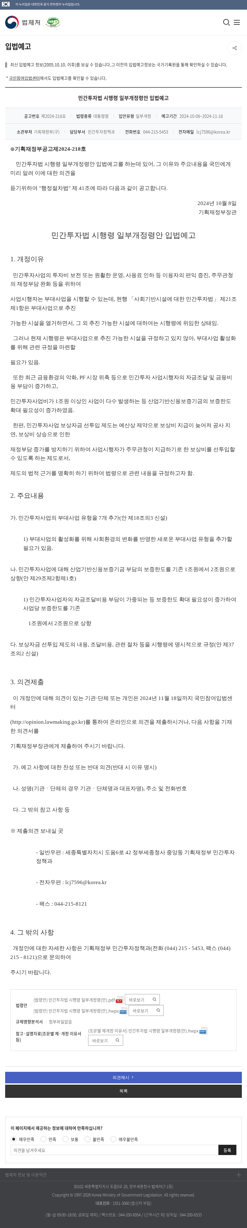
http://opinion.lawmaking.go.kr (47, 722)
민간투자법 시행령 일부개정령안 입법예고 (123, 98)
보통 (74, 1139)
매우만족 (26, 1139)
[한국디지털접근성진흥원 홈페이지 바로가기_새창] (50, 20)
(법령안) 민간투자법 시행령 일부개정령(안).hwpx (76, 1011)
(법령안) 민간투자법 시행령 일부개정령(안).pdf (74, 1000)
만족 (52, 1139)
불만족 (98, 1139)
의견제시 (121, 1077)
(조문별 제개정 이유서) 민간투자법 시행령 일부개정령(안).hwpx (143, 1030)
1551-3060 (121, 1203)
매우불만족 (128, 1139)
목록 (123, 1091)
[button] (23, 22)
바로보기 (136, 1000)
